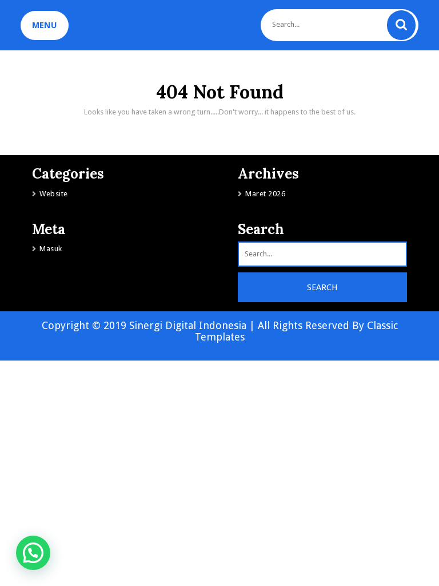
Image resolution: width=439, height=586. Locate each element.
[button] (33, 553)
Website (53, 193)
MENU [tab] (44, 25)
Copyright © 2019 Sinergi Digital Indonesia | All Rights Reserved (197, 325)
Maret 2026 (265, 193)
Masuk (50, 248)
